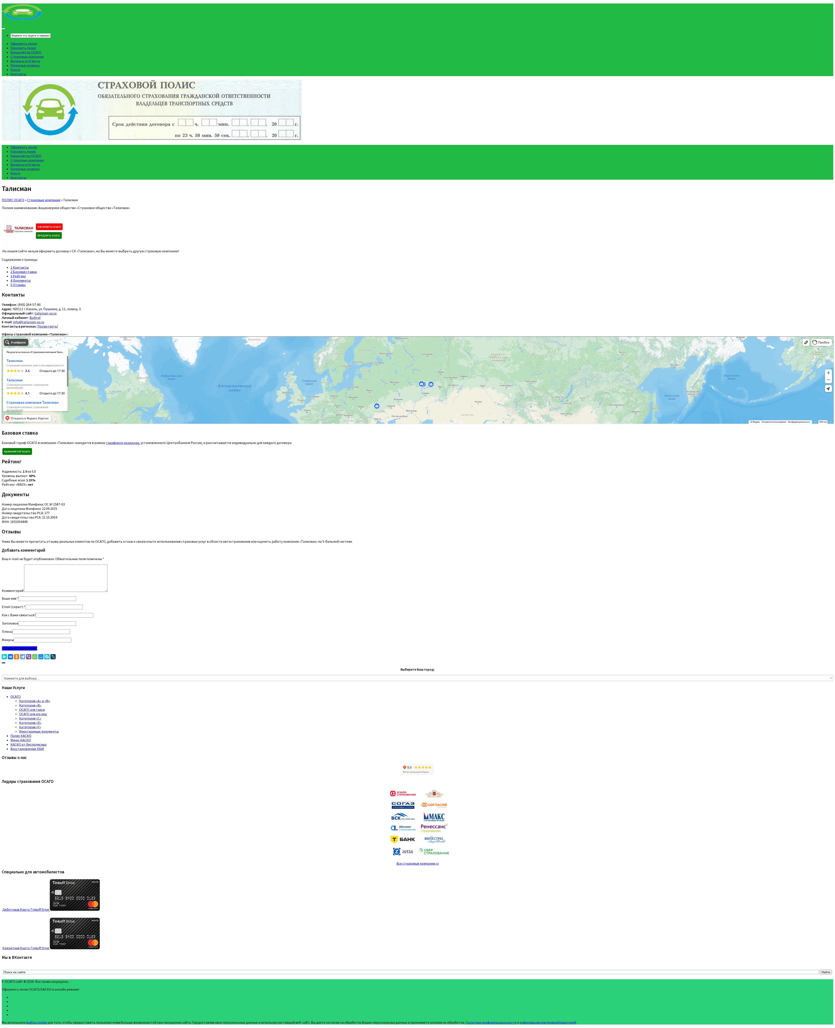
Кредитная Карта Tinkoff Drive (26, 948)
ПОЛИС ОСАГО (13, 200)
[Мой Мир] (40, 656)
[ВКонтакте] (10, 656)
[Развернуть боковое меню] (3, 662)
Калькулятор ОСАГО (25, 52)
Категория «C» (30, 718)
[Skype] (47, 656)
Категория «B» (30, 705)
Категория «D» (30, 722)
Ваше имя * (10, 598)
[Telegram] (22, 656)
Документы (20, 280)
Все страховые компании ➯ (417, 863)
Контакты (18, 74)
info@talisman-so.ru (28, 322)
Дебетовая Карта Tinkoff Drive (26, 909)
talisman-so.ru (46, 313)
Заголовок (10, 623)
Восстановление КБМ (27, 749)
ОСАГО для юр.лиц (33, 714)
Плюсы (7, 631)
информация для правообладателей (548, 1022)
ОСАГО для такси (32, 709)
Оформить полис (23, 43)
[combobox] (417, 678)
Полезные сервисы (25, 65)
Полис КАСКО (20, 735)
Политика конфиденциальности (491, 1022)
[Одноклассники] (16, 656)
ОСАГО (15, 696)
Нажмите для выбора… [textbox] (22, 678)
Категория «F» (30, 727)
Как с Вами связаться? (19, 615)
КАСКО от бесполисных (28, 744)
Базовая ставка (23, 272)
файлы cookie (36, 1022)
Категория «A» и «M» (34, 701)
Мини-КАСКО (20, 740)
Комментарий (12, 590)
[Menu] (3, 28)
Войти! (35, 317)
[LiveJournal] (53, 656)
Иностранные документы (39, 731)
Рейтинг (18, 276)
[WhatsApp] (34, 656)
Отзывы (17, 285)
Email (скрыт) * (13, 606)
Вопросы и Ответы (25, 61)
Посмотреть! (47, 326)
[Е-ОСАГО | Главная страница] (22, 19)
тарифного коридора (122, 442)
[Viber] (28, 656)
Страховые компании (27, 56)
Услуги (15, 69)
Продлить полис (23, 48)
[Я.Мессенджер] (4, 656)
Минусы (8, 640)
